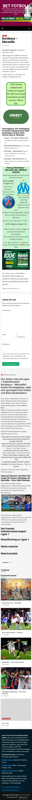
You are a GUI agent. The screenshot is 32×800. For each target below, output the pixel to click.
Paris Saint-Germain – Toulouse (7, 189)
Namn (4, 334)
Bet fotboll (16, 5)
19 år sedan (6, 45)
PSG (16, 747)
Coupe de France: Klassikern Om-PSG (14, 221)
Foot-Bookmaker (15, 783)
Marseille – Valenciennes (13, 151)
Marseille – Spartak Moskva (14, 159)
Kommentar (6, 310)
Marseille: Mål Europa (12, 146)
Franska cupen (6, 687)
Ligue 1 (4, 35)
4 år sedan (6, 634)
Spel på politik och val (9, 776)
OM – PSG (5, 723)
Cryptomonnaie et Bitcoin (10, 790)
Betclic (12, 74)
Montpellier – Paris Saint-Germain (13, 662)
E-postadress (21, 336)
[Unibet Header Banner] (16, 19)
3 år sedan (6, 605)
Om (18, 288)
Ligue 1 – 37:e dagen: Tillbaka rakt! (16, 138)
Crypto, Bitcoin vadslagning (11, 787)
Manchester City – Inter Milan (11, 603)
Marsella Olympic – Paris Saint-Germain (16, 446)
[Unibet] (16, 259)
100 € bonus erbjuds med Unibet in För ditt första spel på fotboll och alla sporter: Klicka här (16, 94)
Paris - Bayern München (12, 242)
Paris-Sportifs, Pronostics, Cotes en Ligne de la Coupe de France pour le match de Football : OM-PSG (16, 439)
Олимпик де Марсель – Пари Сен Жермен (16, 464)
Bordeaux (9, 288)
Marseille (14, 288)
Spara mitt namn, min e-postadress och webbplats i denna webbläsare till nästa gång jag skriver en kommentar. (16, 356)
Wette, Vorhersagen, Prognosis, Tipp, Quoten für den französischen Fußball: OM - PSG (16, 457)
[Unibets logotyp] (16, 123)
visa (11, 562)
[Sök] (29, 28)
